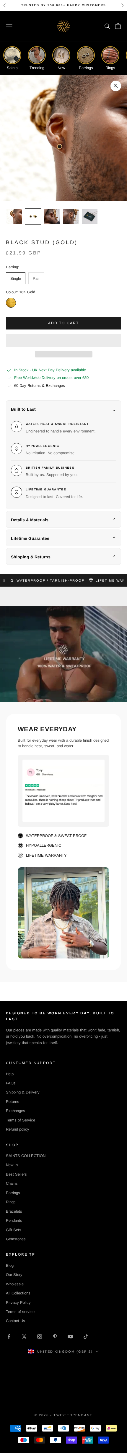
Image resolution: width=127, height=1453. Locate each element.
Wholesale (15, 1284)
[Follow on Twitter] (24, 1336)
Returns (12, 1101)
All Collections (18, 1293)
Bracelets (14, 1211)
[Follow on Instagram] (40, 1336)
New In (12, 1165)
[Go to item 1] (14, 216)
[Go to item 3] (52, 216)
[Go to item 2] (33, 216)
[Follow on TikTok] (86, 1336)
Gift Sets (13, 1230)
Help (10, 1074)
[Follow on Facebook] (9, 1336)
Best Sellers (16, 1174)
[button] (63, 340)
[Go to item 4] (71, 216)
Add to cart (63, 323)
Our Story (14, 1274)
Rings (11, 1202)
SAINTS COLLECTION (25, 1156)
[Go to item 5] (90, 216)
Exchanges (15, 1111)
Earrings (13, 1193)
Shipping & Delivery (23, 1092)
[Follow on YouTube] (70, 1336)
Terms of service (20, 1311)
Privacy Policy (18, 1302)
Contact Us (15, 1321)
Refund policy (17, 1129)
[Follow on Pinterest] (55, 1336)
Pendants (14, 1220)
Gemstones (16, 1239)
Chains (12, 1183)
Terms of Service (20, 1120)
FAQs (11, 1083)
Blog (10, 1265)
